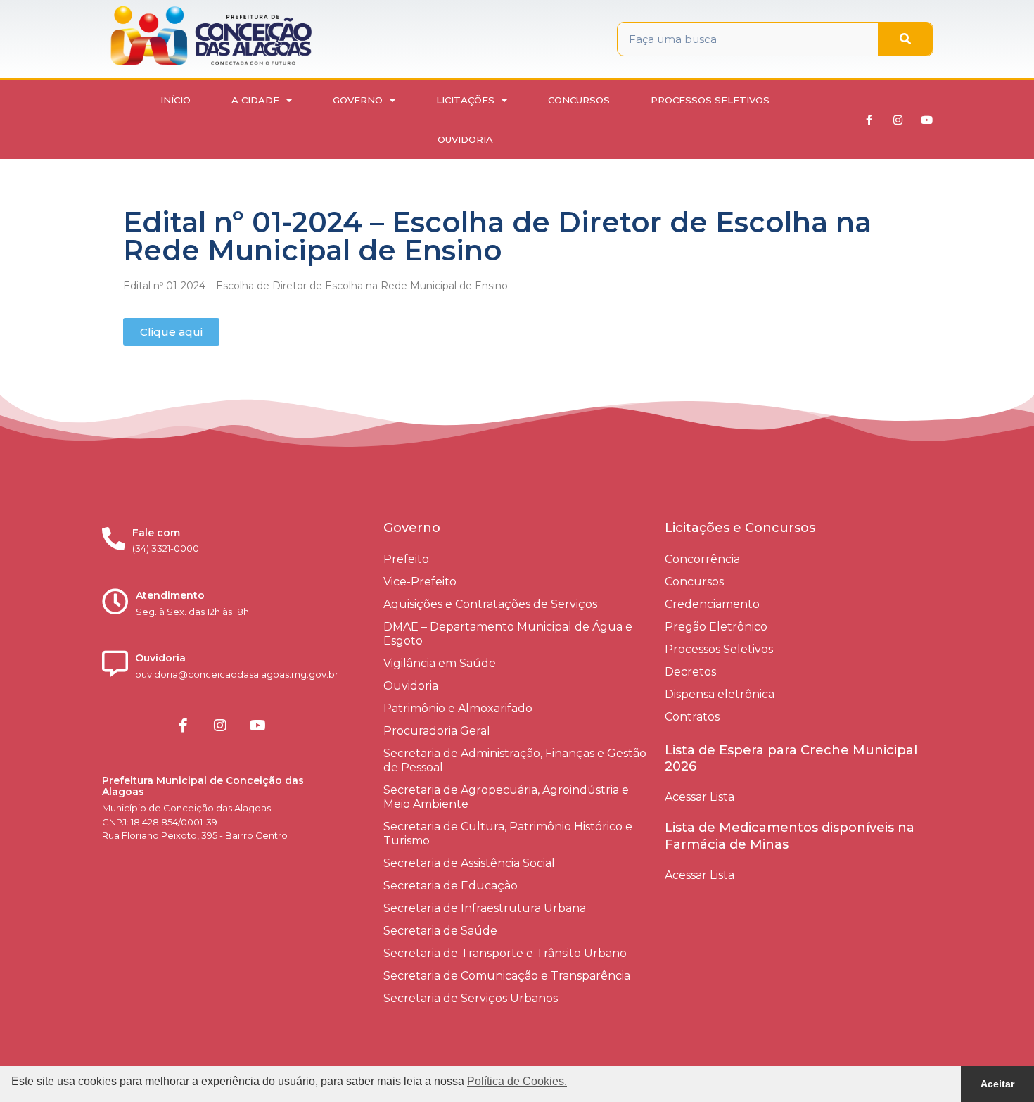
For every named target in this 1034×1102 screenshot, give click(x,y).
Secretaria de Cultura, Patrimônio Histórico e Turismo (507, 833)
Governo (358, 100)
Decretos (690, 671)
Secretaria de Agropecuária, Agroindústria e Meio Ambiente (506, 797)
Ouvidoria (465, 139)
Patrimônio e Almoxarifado (457, 708)
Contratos (692, 716)
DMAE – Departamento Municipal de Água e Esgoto (507, 633)
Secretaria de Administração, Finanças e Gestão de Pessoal (514, 760)
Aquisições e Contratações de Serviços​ (490, 604)
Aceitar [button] (997, 1083)
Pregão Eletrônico (716, 626)
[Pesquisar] (905, 39)
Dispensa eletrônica (719, 694)
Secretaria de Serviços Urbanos (470, 998)
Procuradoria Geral (436, 730)
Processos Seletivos (710, 100)
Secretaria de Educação (450, 885)
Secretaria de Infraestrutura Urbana (484, 908)
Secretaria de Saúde (440, 930)
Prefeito (406, 559)
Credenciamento (712, 604)
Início (175, 100)
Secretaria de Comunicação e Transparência (506, 975)
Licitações (465, 100)
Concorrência (702, 559)
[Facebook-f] (869, 119)
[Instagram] (898, 119)
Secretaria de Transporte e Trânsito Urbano (505, 953)
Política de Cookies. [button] (517, 1081)
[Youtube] (927, 119)
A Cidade (255, 100)
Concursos (579, 100)
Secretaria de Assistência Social (469, 863)
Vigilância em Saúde (439, 663)
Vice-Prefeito (420, 581)
